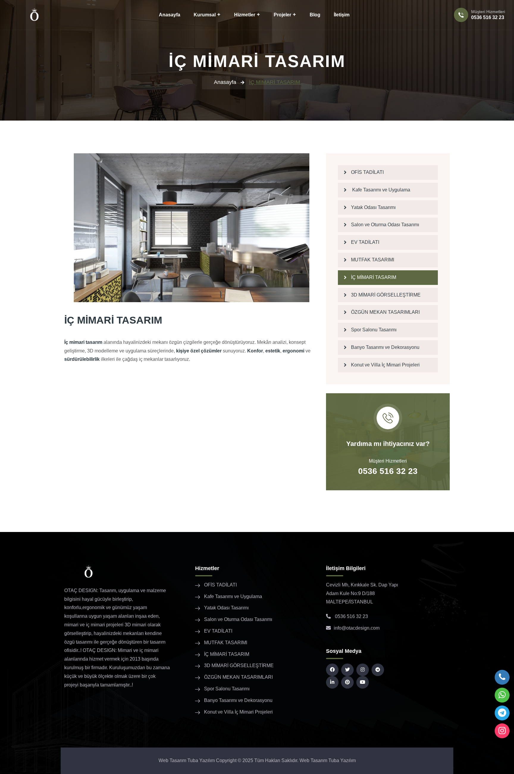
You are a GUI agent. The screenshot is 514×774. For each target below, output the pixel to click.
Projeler (282, 14)
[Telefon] (502, 677)
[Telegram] (502, 713)
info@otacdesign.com (357, 628)
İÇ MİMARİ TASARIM (373, 277)
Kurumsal (205, 14)
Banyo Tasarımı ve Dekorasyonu (385, 347)
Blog (315, 14)
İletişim (342, 14)
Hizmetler (244, 14)
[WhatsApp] (502, 695)
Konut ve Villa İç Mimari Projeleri (385, 364)
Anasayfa (169, 14)
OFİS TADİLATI (367, 172)
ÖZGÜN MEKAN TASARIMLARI (385, 312)
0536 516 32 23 (487, 17)
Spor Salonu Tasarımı (374, 329)
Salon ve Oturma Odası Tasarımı (385, 224)
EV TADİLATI (365, 242)
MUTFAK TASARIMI (372, 259)
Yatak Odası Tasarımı (373, 207)
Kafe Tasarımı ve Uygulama (380, 189)
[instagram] (502, 730)
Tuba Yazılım (342, 760)
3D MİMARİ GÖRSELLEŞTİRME (386, 294)
